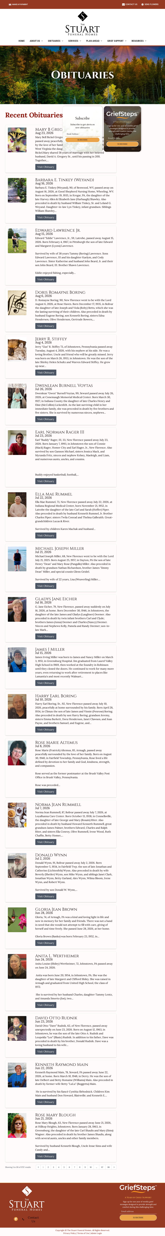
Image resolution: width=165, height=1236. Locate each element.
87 (102, 1167)
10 (91, 1167)
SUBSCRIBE (82, 140)
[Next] (114, 1167)
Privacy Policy (69, 1233)
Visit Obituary (45, 166)
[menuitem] (21, 41)
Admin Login (96, 1233)
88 (109, 1167)
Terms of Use (83, 1233)
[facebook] (16, 1219)
